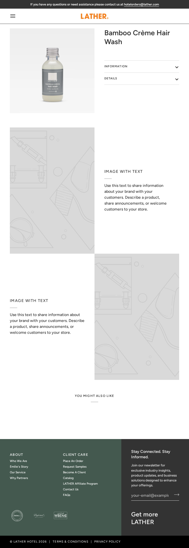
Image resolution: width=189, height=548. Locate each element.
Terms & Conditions (70, 541)
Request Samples (75, 466)
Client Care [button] (75, 455)
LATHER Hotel (26, 541)
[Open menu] (17, 16)
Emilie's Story (19, 466)
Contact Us (71, 489)
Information (115, 66)
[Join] (175, 495)
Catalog (68, 478)
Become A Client (74, 472)
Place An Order (73, 461)
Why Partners (19, 478)
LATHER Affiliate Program (80, 483)
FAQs (66, 495)
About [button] (16, 455)
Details (110, 78)
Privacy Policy (107, 541)
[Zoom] (52, 70)
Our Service (18, 472)
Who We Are (18, 461)
